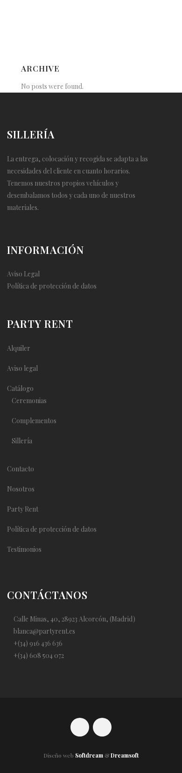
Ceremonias (29, 400)
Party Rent (22, 509)
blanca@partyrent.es (44, 631)
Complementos (34, 420)
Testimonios (24, 549)
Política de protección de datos (52, 286)
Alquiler (18, 348)
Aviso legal (22, 368)
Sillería (22, 440)
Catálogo (20, 388)
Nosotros (21, 488)
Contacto (20, 468)
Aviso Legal (23, 273)
